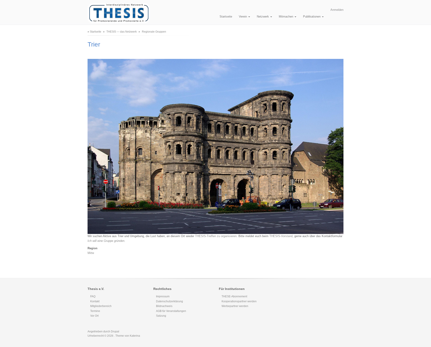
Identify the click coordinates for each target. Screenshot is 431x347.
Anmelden (336, 9)
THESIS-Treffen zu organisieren (216, 236)
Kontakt (94, 301)
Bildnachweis (164, 306)
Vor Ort (94, 315)
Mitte (91, 253)
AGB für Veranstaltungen (171, 311)
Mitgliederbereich (101, 306)
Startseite (226, 16)
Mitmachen (286, 16)
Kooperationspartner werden (239, 301)
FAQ (92, 296)
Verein (243, 16)
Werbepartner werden (235, 306)
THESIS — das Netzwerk (121, 31)
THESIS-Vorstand (280, 236)
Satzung (161, 315)
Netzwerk (263, 16)
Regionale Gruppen (154, 31)
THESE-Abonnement (234, 296)
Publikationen (312, 16)
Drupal (115, 331)
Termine (95, 311)
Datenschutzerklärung (169, 301)
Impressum (162, 296)
